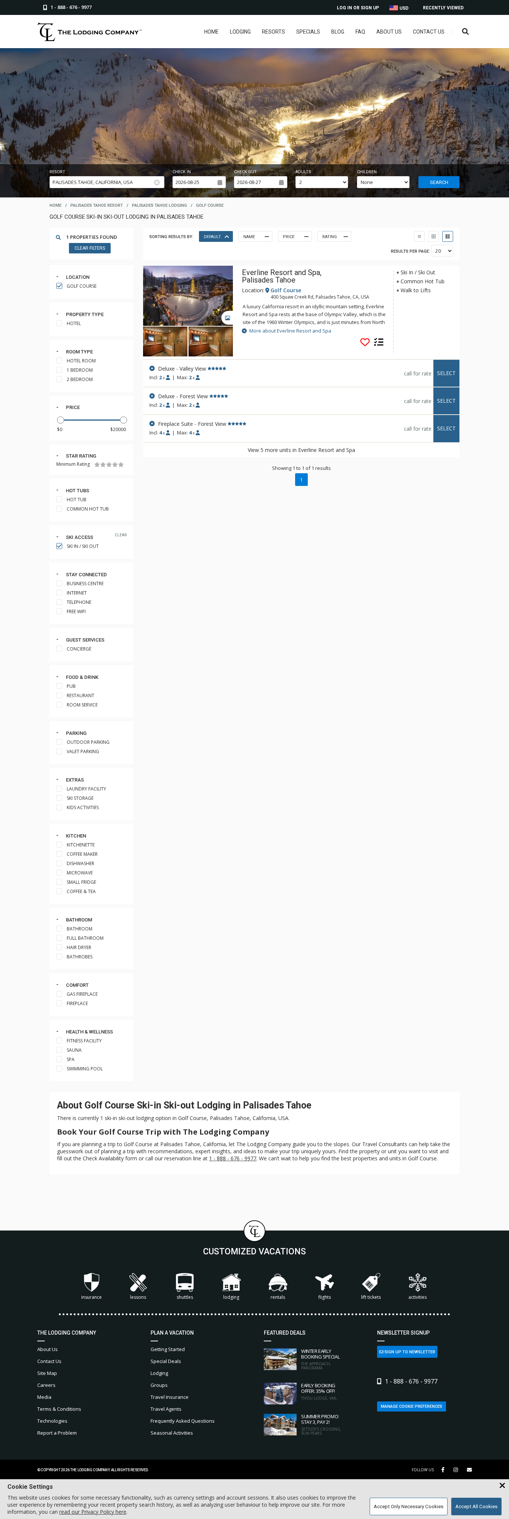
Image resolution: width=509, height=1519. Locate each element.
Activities (417, 1297)
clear (121, 535)
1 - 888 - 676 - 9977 (232, 1158)
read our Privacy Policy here (92, 1511)
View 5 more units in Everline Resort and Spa (301, 449)
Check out (245, 171)
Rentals (278, 1297)
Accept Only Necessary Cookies (408, 1506)
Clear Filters (90, 248)
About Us (389, 32)
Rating (329, 236)
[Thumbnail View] (419, 236)
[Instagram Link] (455, 1469)
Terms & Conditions (59, 1409)
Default (212, 236)
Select (446, 373)
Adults (303, 171)
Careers (46, 1385)
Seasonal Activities (172, 1432)
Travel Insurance (170, 1397)
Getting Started (168, 1349)
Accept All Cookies (476, 1506)
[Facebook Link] (443, 1469)
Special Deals (166, 1361)
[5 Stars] (121, 464)
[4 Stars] (115, 464)
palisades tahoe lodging (159, 205)
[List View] (447, 236)
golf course (210, 205)
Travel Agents (166, 1409)
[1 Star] (97, 464)
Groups (159, 1385)
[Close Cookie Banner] (502, 1486)
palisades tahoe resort (96, 205)
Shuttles (185, 1297)
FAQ (360, 32)
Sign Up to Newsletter (409, 1352)
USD (403, 8)
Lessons (138, 1297)
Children (367, 171)
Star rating (81, 456)
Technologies (52, 1420)
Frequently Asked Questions (183, 1420)
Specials (308, 32)
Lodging (240, 32)
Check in (182, 171)
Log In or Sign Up (358, 7)
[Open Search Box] (465, 32)
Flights (324, 1297)
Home (211, 32)
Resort (57, 171)
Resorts (273, 32)
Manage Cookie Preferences (411, 1406)
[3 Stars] (109, 464)
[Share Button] (469, 1469)
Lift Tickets (371, 1297)
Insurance (91, 1297)
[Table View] (433, 236)
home (55, 205)
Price (73, 407)
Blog (337, 32)
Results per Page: (410, 251)
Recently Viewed (443, 7)
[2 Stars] (103, 464)
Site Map (47, 1373)
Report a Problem (57, 1432)
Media (44, 1397)
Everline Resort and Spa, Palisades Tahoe (282, 276)
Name (249, 236)
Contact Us (429, 32)
